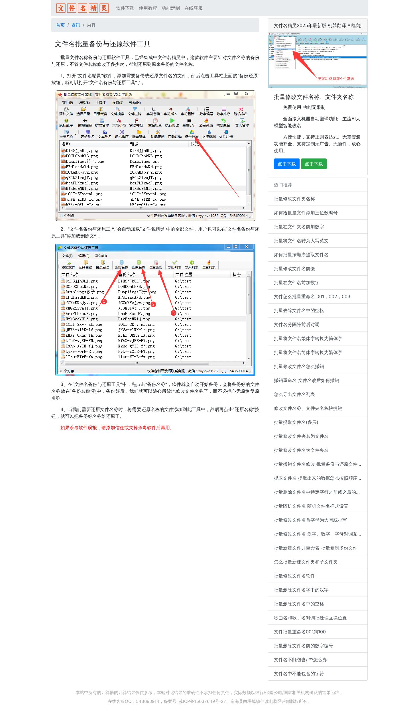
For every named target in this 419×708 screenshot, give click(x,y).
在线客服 (193, 8)
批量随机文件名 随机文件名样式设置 (311, 506)
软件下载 (125, 8)
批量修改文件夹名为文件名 (301, 436)
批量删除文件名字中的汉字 (301, 590)
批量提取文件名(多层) (296, 422)
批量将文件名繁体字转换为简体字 (308, 338)
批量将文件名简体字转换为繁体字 (308, 352)
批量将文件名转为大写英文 (301, 240)
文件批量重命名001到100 (300, 631)
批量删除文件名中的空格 (299, 604)
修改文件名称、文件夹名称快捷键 (308, 408)
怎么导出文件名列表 (294, 394)
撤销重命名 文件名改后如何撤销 (306, 380)
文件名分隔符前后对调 (297, 324)
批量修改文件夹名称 (294, 199)
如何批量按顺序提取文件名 (301, 254)
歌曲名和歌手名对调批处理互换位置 (310, 617)
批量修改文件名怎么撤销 (299, 366)
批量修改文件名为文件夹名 (301, 450)
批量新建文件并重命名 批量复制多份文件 (315, 548)
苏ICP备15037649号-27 (202, 701)
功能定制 (171, 8)
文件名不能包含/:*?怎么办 (300, 659)
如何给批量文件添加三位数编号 (306, 212)
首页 (60, 25)
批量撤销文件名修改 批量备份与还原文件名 (318, 464)
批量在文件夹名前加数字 (299, 226)
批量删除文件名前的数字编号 (303, 645)
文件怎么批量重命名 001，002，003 (312, 296)
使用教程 (148, 8)
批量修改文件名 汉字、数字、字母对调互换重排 (321, 534)
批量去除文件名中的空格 (299, 310)
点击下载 (287, 164)
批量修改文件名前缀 (294, 268)
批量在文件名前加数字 (297, 282)
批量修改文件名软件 (294, 576)
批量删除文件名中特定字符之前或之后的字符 (319, 492)
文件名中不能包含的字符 (299, 673)
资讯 (75, 25)
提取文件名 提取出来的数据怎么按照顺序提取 (320, 478)
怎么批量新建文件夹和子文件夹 (306, 562)
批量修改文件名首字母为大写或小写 (310, 520)
